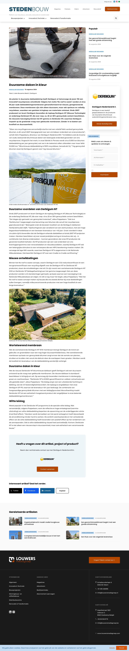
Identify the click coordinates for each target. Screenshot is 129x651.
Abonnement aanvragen (46, 594)
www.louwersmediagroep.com (108, 633)
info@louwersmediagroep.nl (107, 593)
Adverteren (86, 9)
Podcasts (67, 9)
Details (112, 648)
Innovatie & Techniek (37, 18)
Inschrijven (104, 175)
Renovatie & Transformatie (60, 18)
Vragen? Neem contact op (103, 560)
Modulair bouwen (16, 89)
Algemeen (13, 582)
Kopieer (62, 491)
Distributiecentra (15, 600)
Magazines (57, 9)
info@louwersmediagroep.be (108, 623)
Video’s (76, 9)
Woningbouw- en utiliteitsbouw (15, 595)
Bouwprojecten (17, 18)
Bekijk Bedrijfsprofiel (104, 124)
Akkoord (121, 648)
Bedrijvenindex (112, 9)
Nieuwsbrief (97, 9)
